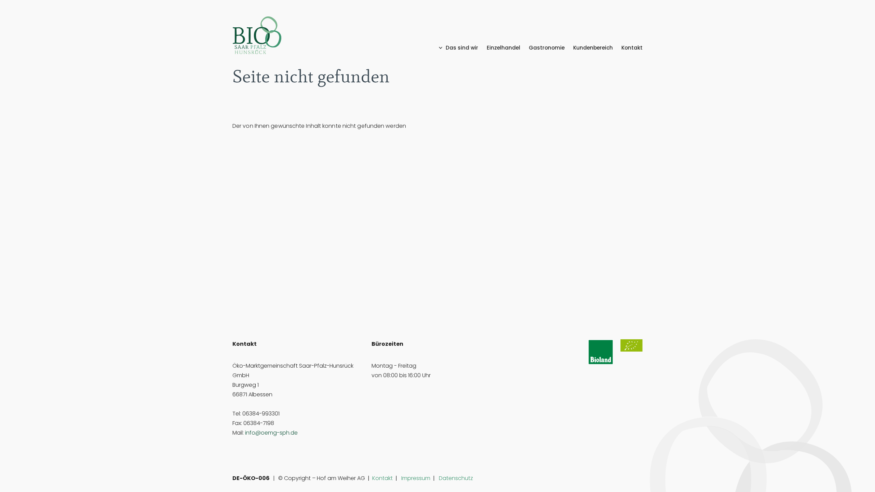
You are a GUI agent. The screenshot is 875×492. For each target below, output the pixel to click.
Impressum (415, 478)
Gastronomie (547, 48)
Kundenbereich (593, 48)
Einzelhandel (503, 48)
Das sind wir (462, 48)
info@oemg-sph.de (271, 433)
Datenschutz (456, 478)
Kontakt (632, 48)
